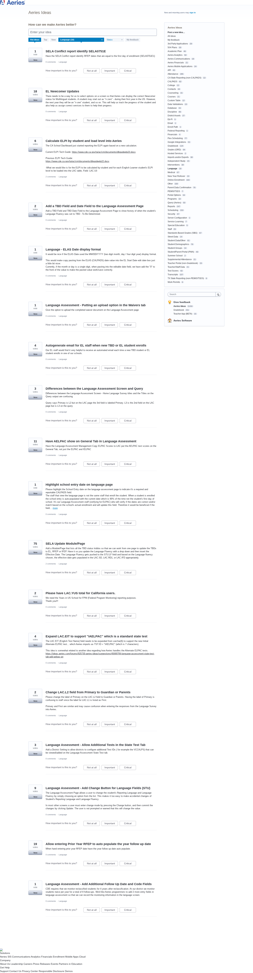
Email (170, 123)
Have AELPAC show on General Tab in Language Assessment (91, 441)
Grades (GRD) (174, 149)
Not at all (93, 71)
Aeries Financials (176, 62)
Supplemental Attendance (180, 259)
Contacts (172, 89)
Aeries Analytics (175, 55)
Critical (130, 71)
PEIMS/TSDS (174, 191)
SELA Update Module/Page (65, 543)
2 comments (51, 177)
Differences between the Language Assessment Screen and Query (94, 388)
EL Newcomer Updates (62, 91)
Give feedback (181, 302)
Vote (35, 60)
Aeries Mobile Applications (180, 66)
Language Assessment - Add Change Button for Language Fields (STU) (98, 788)
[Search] (218, 294)
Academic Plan (175, 51)
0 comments (51, 62)
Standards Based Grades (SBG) (182, 233)
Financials (172, 134)
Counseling (173, 93)
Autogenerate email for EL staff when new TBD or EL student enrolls (96, 345)
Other (170, 184)
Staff (170, 229)
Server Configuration (177, 218)
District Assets (174, 115)
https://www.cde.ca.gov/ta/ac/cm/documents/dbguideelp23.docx (104, 152)
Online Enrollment (176, 180)
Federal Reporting (176, 131)
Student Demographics (178, 244)
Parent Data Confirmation (179, 187)
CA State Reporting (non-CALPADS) (184, 78)
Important (111, 71)
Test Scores (173, 271)
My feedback (133, 40)
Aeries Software (182, 320)
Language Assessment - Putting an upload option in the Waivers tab (96, 305)
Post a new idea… (176, 32)
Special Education (176, 225)
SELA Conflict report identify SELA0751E (76, 51)
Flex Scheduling (175, 138)
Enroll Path (173, 127)
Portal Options (174, 195)
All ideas (172, 36)
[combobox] (192, 294)
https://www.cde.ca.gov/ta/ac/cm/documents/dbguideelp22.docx (77, 161)
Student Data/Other (177, 240)
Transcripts (173, 274)
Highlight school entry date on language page (79, 484)
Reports (171, 206)
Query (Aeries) (174, 202)
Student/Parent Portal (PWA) (181, 252)
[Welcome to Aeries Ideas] (126, 2)
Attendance (173, 74)
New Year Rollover (176, 176)
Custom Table (174, 100)
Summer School (175, 255)
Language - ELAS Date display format (73, 249)
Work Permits (174, 282)
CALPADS (172, 81)
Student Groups (175, 248)
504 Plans (172, 47)
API (169, 70)
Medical (171, 172)
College (171, 85)
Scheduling (173, 210)
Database (172, 108)
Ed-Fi (170, 119)
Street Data (173, 237)
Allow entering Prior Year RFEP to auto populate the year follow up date (98, 844)
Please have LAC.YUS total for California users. (80, 593)
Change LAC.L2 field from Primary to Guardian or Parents (88, 692)
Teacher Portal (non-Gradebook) (183, 263)
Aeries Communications (179, 59)
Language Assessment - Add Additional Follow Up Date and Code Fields (99, 884)
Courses (172, 96)
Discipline (172, 112)
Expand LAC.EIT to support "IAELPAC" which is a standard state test (96, 636)
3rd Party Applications (178, 43)
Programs (172, 199)
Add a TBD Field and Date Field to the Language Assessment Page (95, 206)
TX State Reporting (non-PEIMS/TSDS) (186, 278)
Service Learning (176, 221)
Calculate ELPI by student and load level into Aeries (84, 141)
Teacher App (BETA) (183, 314)
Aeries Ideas (179, 306)
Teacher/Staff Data (176, 267)
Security (171, 214)
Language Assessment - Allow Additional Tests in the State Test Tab (95, 745)
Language (63, 62)
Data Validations (175, 104)
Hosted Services (175, 153)
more (55, 508)
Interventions (174, 165)
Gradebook (173, 146)
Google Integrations (177, 142)
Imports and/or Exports (178, 157)
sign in (192, 13)
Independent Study (176, 161)
